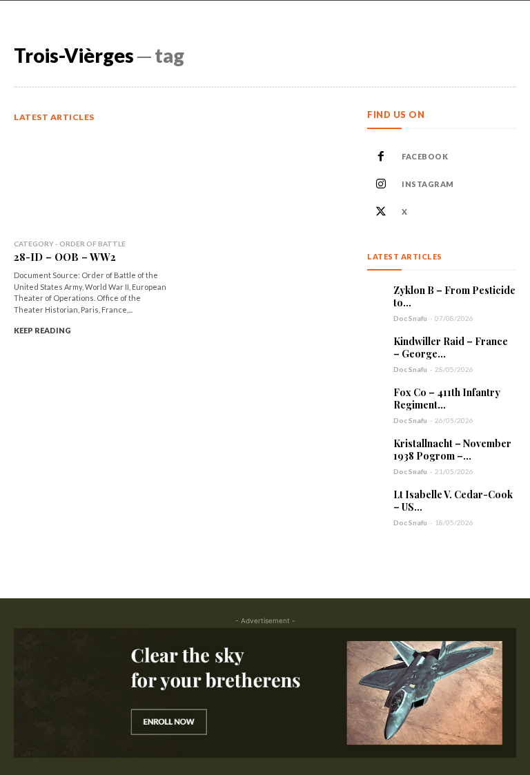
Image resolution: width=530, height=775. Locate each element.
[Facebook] (381, 156)
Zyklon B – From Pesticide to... (454, 296)
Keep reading (42, 330)
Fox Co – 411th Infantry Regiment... (446, 398)
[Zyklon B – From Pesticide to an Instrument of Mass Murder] (376, 294)
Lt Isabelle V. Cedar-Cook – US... (453, 500)
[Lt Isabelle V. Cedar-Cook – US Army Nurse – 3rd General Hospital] (376, 498)
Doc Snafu (410, 318)
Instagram (428, 183)
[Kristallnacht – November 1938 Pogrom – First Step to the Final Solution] (376, 447)
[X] (381, 212)
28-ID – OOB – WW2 (65, 257)
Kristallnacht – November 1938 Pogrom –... (452, 449)
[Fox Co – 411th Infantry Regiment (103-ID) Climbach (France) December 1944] (376, 396)
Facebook (425, 156)
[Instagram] (381, 184)
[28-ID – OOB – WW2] (91, 182)
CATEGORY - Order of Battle (70, 243)
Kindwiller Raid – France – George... (450, 347)
